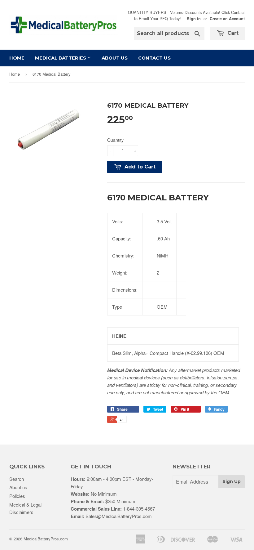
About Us (115, 58)
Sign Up (231, 481)
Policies (17, 496)
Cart (232, 33)
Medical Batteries (61, 58)
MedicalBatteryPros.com (46, 539)
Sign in (194, 18)
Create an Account (227, 18)
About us (18, 487)
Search (16, 479)
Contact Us (154, 58)
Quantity (115, 140)
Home (16, 58)
